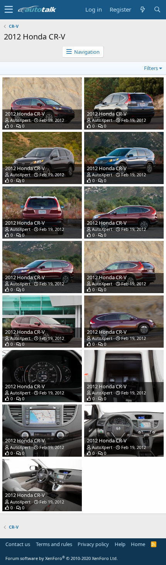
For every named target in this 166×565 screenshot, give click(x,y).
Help (120, 544)
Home (138, 544)
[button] (9, 9)
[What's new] (142, 9)
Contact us (17, 544)
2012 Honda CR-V (25, 113)
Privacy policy (93, 544)
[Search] (157, 9)
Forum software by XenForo (61, 558)
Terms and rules (54, 544)
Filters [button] (151, 68)
